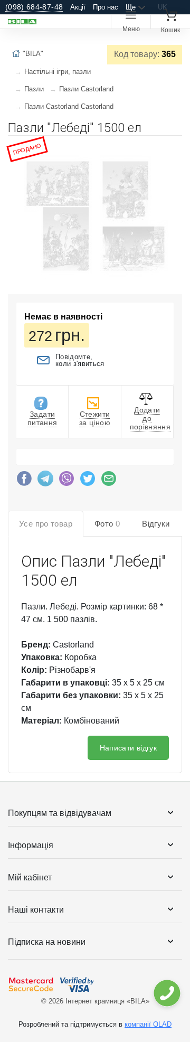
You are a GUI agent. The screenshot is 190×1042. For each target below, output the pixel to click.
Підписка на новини (47, 941)
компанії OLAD (148, 1024)
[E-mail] (109, 481)
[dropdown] (166, 993)
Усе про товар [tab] (45, 523)
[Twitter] (88, 481)
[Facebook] (24, 481)
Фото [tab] (107, 523)
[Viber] (66, 481)
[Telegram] (45, 481)
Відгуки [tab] (156, 523)
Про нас (105, 7)
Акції (78, 7)
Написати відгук (128, 748)
